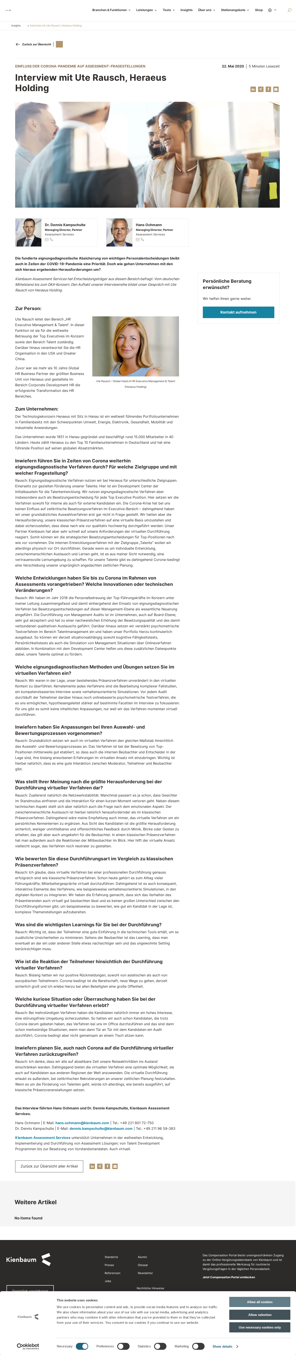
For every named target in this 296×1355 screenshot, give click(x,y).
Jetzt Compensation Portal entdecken (229, 1277)
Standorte (111, 1257)
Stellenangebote (233, 10)
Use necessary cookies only (260, 1327)
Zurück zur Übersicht (36, 44)
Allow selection (260, 1315)
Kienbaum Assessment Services (42, 1137)
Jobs (108, 1281)
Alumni (142, 1257)
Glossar (143, 1265)
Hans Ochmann (149, 225)
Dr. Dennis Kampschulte (65, 225)
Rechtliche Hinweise (150, 1288)
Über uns (204, 10)
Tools (167, 10)
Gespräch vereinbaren (30, 1291)
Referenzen (112, 1273)
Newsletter (145, 1273)
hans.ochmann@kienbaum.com (82, 1123)
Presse (109, 1265)
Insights (187, 10)
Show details (222, 1346)
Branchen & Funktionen (109, 10)
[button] (253, 89)
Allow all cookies (260, 1302)
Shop (259, 10)
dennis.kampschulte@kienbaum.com (101, 1128)
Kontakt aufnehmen (238, 312)
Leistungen (146, 10)
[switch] (123, 1346)
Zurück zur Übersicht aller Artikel (49, 1166)
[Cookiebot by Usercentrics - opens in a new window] (28, 1346)
